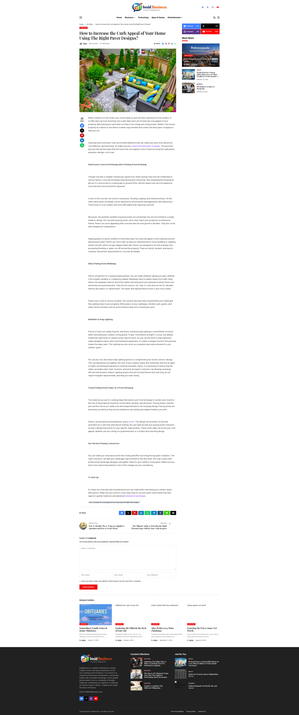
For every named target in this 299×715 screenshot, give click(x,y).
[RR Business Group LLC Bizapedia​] (188, 88)
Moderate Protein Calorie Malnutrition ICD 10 (203, 675)
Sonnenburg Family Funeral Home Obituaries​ (93, 629)
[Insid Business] (149, 7)
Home (81, 24)
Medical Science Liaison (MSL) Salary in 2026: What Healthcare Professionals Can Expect (208, 75)
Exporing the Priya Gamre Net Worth (202, 629)
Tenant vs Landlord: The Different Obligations (153, 687)
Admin (85, 43)
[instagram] (213, 7)
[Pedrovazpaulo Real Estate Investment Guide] (201, 55)
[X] (208, 7)
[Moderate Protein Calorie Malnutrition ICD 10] (181, 674)
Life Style (89, 24)
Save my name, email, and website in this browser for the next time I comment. (111, 581)
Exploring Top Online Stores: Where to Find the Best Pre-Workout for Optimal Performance (155, 665)
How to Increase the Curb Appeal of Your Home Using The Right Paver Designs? (114, 502)
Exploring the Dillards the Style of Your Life (131, 629)
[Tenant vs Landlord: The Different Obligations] (136, 685)
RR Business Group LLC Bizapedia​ (206, 88)
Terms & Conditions (177, 711)
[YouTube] (218, 7)
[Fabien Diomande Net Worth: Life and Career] (181, 685)
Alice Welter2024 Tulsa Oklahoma (162, 629)
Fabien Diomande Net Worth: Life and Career (202, 687)
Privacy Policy (191, 711)
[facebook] (203, 7)
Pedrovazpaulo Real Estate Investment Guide (200, 60)
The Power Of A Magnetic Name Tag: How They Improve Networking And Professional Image (156, 676)
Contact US (202, 711)
